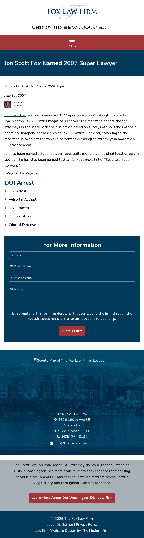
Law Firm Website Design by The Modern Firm (72, 530)
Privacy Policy (86, 524)
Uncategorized (29, 173)
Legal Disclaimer (60, 524)
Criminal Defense (22, 224)
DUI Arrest (18, 191)
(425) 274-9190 (49, 27)
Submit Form (72, 330)
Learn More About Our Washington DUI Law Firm (72, 497)
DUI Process (19, 208)
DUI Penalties (20, 216)
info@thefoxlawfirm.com (89, 27)
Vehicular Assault (23, 199)
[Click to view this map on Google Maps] (72, 383)
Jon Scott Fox (15, 115)
